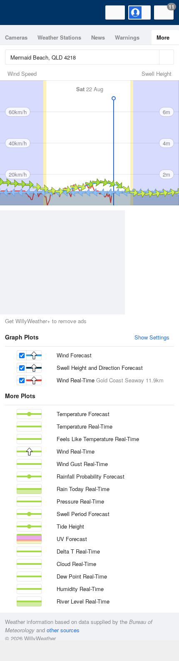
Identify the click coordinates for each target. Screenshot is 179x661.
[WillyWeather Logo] (18, 12)
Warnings (127, 37)
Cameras (16, 37)
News (98, 37)
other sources (63, 630)
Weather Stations (59, 37)
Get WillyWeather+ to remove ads (46, 321)
